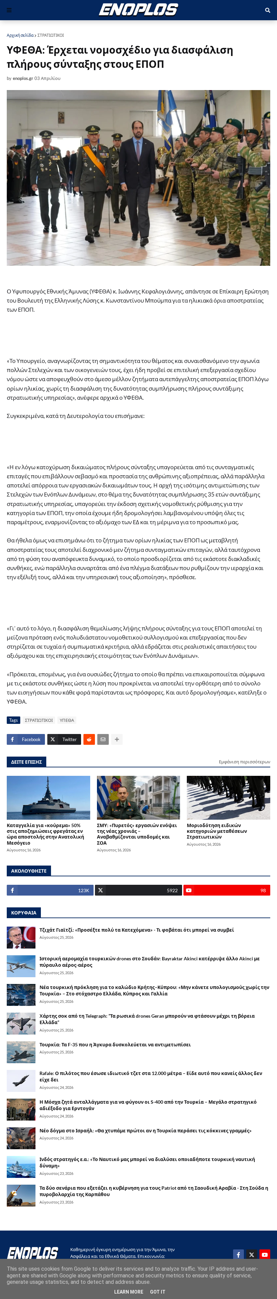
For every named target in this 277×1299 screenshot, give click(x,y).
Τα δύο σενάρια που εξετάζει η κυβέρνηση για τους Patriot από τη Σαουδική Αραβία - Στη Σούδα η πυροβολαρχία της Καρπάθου (154, 1191)
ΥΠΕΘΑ (67, 720)
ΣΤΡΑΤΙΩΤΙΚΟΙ (50, 35)
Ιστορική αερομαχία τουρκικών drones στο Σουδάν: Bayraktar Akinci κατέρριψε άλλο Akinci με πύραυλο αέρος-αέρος (150, 962)
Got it (158, 1292)
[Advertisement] (132, 338)
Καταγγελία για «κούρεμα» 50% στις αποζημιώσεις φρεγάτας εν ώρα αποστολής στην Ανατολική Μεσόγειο (45, 834)
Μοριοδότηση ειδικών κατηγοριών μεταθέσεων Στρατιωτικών (217, 831)
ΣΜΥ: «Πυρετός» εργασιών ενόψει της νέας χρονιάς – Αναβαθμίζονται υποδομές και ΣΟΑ (137, 834)
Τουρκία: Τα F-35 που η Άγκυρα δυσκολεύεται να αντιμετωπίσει (115, 1044)
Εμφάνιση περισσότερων (244, 761)
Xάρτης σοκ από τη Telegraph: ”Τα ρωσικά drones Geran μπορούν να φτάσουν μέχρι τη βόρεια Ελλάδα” (147, 1019)
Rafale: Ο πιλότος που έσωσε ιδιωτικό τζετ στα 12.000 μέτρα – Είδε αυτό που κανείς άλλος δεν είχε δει (151, 1076)
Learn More (128, 1292)
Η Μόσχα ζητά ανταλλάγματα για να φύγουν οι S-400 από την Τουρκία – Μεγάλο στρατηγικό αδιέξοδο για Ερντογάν (148, 1105)
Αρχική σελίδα (20, 35)
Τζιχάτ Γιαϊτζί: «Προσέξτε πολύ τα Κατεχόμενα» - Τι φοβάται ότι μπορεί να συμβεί (137, 930)
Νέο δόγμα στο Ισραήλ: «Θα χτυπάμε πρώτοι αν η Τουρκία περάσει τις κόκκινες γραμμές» (146, 1130)
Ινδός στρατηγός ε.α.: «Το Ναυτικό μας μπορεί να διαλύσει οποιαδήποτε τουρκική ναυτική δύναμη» (147, 1162)
